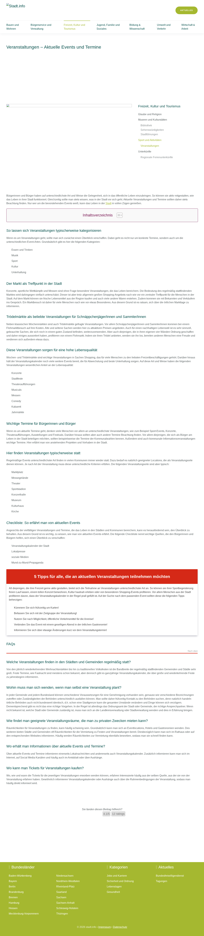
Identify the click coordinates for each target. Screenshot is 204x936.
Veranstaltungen (150, 145)
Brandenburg (16, 891)
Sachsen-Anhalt (65, 902)
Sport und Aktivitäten (149, 140)
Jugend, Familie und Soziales (108, 27)
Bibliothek (146, 125)
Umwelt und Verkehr (164, 27)
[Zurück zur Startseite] (34, 10)
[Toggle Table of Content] (118, 215)
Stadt (108, 203)
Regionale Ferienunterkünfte (157, 157)
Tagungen (161, 881)
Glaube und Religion (150, 114)
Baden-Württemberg (20, 875)
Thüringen (62, 913)
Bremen (13, 897)
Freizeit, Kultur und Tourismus (74, 27)
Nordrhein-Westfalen (68, 881)
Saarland (61, 891)
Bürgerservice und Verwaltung (41, 27)
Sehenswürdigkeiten (152, 130)
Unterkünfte (144, 151)
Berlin (12, 886)
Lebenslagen (114, 886)
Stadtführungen (149, 134)
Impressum (104, 926)
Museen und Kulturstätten (152, 119)
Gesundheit (113, 891)
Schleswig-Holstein (67, 908)
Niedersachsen (64, 875)
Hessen (13, 908)
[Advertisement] (102, 80)
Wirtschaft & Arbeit (188, 27)
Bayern (13, 881)
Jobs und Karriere (117, 875)
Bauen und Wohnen (12, 27)
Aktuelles (186, 10)
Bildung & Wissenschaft (137, 27)
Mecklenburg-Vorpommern (24, 913)
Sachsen (61, 897)
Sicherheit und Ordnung (120, 881)
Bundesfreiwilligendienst (170, 875)
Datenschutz (120, 926)
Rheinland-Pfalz (65, 886)
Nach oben (193, 651)
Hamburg (14, 902)
